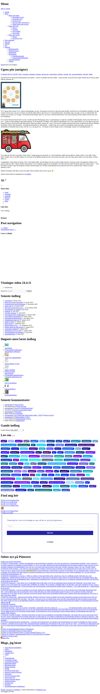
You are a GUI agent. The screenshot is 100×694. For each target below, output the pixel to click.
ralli (32, 475)
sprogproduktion (77, 74)
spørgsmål (27, 479)
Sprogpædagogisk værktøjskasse (15, 315)
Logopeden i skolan (11, 660)
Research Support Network (13, 672)
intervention (53, 74)
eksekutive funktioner (86, 445)
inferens (69, 456)
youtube (65, 490)
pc (24, 471)
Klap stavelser (9, 373)
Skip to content (5, 9)
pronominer (16, 475)
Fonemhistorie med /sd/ (12, 320)
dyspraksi (25, 74)
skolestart (80, 475)
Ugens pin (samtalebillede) (13, 358)
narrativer (37, 467)
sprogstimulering (87, 479)
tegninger (79, 482)
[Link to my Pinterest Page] (2, 509)
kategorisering (35, 460)
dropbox (51, 445)
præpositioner (76, 471)
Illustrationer (12, 52)
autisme (34, 441)
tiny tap (16, 486)
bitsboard (50, 441)
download (41, 445)
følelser (28, 174)
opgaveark (47, 467)
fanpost (50, 448)
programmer (87, 471)
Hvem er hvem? (49, 415)
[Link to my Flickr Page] (9, 504)
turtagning (47, 486)
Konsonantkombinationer (20, 58)
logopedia (84, 463)
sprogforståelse (46, 479)
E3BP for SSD (9, 322)
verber (93, 486)
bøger (66, 441)
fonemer (38, 74)
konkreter (58, 460)
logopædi (42, 463)
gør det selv (45, 74)
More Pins (6, 638)
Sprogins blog (9, 683)
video (30, 490)
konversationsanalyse (71, 460)
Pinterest (7, 47)
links (33, 463)
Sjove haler (15, 33)
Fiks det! (7, 42)
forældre (5, 452)
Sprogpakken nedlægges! (12, 351)
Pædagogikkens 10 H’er (22, 417)
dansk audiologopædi (9, 445)
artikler (19, 441)
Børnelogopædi (13, 49)
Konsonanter (13, 54)
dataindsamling (23, 445)
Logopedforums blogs (11, 662)
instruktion (87, 456)
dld (33, 445)
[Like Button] (1, 185)
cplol (95, 441)
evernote (15, 448)
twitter (55, 486)
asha (26, 441)
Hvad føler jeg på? (18, 17)
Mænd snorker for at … (12, 325)
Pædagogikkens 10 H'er (12, 364)
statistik (35, 482)
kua (93, 460)
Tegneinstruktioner (14, 59)
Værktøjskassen (20, 420)
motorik (27, 467)
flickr (78, 448)
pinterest (60, 74)
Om (6, 45)
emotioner (32, 74)
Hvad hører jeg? (17, 19)
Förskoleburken (9, 658)
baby (20, 74)
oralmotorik (80, 467)
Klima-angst (8, 323)
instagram (77, 456)
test (87, 482)
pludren (41, 471)
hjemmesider (14, 456)
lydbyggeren (17, 467)
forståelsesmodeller (27, 452)
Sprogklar (8, 684)
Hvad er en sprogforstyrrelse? (24, 408)
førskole (46, 452)
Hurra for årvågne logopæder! (14, 302)
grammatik (90, 452)
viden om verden (8, 490)
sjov (73, 475)
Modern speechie (10, 667)
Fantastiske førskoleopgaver (13, 318)
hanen (4, 456)
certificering (86, 441)
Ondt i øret (8, 306)
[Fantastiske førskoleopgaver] (14, 375)
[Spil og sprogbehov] (7, 381)
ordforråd (91, 467)
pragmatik (64, 471)
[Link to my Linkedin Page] (10, 505)
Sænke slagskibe (10, 370)
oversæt (18, 471)
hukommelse (34, 456)
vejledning (83, 486)
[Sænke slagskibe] (7, 368)
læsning (13, 463)
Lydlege (4, 228)
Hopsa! (14, 37)
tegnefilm (70, 482)
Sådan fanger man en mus (20, 24)
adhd (4, 441)
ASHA (7, 649)
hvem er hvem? (47, 456)
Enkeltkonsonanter (18, 56)
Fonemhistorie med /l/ (8, 229)
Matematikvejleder (10, 663)
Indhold (7, 44)
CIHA (7, 655)
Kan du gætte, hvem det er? (20, 22)
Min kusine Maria (10, 665)
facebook (33, 448)
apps (11, 441)
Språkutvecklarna (10, 681)
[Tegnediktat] (7, 346)
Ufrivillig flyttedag (10, 313)
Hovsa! (14, 28)
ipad (16, 460)
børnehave (76, 441)
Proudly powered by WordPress (10, 690)
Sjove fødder (16, 31)
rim (38, 475)
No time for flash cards (12, 670)
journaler (24, 460)
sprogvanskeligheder (22, 482)
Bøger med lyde (13, 26)
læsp (21, 463)
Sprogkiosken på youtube (12, 309)
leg (27, 463)
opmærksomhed (68, 467)
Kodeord (7, 311)
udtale (90, 74)
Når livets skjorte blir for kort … (15, 308)
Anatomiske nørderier (11, 329)
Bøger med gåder (14, 15)
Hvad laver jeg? (17, 38)
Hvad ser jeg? (16, 21)
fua (54, 452)
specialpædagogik (8, 479)
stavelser (85, 74)
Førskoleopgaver (14, 51)
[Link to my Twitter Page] (9, 502)
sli (88, 475)
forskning (15, 452)
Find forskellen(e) (10, 389)
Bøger (6, 14)
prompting (6, 475)
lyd (92, 463)
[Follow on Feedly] (7, 512)
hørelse (24, 456)
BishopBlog (8, 651)
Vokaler (11, 61)
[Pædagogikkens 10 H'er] (7, 362)
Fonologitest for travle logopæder (15, 304)
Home (3, 65)
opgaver (57, 467)
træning (37, 486)
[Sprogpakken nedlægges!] (13, 350)
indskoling (59, 456)
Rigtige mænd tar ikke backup (14, 327)
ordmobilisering (7, 471)
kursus (4, 463)
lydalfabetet (6, 467)
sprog (36, 479)
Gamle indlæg (5, 430)
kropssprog (85, 460)
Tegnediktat (8, 348)
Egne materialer (9, 40)
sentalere (65, 475)
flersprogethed (68, 448)
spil (70, 74)
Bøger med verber (14, 35)
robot (44, 475)
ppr (56, 471)
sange (51, 475)
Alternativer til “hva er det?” (13, 330)
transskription (27, 486)
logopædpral (72, 463)
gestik (60, 452)
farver (58, 448)
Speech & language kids (12, 676)
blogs (59, 441)
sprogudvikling (7, 482)
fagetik (42, 448)
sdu (57, 475)
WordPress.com (41, 690)
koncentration (47, 460)
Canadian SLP (9, 653)
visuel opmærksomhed (43, 490)
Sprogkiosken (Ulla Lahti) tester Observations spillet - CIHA (23, 415)
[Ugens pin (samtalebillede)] (7, 356)
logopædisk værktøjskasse (56, 463)
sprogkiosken (9, 405)
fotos (38, 452)
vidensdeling (21, 490)
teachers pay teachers (56, 482)
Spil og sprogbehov (11, 383)
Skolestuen (8, 674)
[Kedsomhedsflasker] (7, 393)
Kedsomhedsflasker (11, 395)
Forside (7, 12)
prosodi (66, 74)
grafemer (80, 452)
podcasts (49, 471)
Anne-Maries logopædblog (13, 316)
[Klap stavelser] (10, 371)
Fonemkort (8, 301)
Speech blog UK (10, 677)
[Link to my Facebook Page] (10, 500)
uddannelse (65, 486)
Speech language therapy (12, 679)
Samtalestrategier (10, 334)
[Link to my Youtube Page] (9, 511)
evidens (24, 448)
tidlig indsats (6, 486)
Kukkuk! (15, 29)
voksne (57, 490)
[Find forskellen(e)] (7, 387)
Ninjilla (7, 669)
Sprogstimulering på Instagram (14, 332)
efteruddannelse (71, 445)
